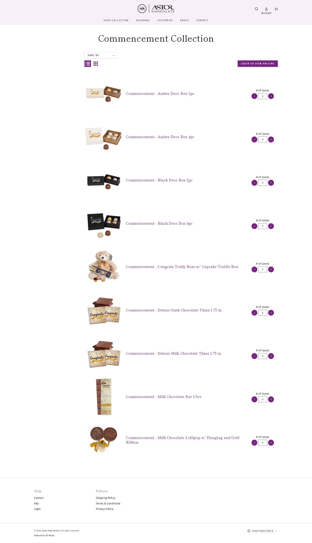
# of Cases (262, 90)
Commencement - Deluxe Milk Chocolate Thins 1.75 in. (174, 353)
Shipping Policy (105, 498)
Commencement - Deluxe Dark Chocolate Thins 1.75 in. (174, 310)
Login (37, 509)
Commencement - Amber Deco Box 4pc (160, 136)
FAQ (36, 503)
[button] (256, 9)
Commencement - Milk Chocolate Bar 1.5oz (163, 396)
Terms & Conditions (108, 503)
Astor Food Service (51, 530)
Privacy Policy (104, 509)
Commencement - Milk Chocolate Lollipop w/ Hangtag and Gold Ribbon (182, 440)
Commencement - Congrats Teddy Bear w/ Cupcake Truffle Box (182, 266)
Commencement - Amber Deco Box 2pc (160, 93)
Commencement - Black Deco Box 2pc (159, 180)
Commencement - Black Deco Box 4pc (159, 223)
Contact (39, 498)
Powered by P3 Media (44, 535)
